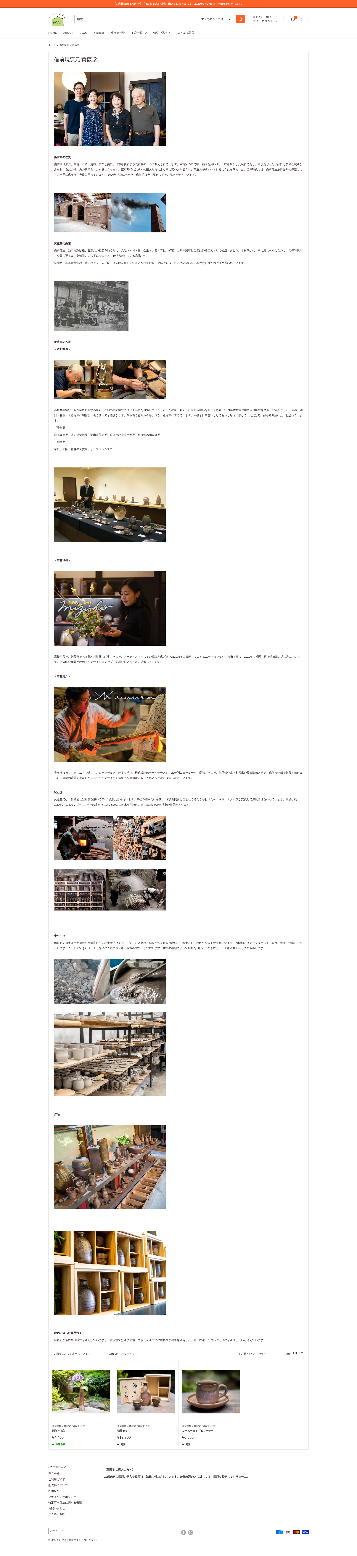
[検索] (240, 19)
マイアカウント (263, 21)
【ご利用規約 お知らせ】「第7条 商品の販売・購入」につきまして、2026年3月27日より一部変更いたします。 (178, 3)
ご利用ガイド (56, 1479)
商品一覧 (137, 32)
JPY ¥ (53, 1531)
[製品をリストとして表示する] (301, 1353)
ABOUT (68, 32)
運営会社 (54, 1473)
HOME (52, 32)
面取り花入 (58, 1430)
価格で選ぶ (160, 32)
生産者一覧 (118, 32)
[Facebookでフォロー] (183, 1532)
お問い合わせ (56, 1508)
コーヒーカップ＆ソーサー (197, 1430)
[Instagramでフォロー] (190, 1532)
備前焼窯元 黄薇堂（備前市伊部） (69, 1426)
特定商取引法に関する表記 (65, 1502)
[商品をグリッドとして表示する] (295, 1353)
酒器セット (123, 1430)
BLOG (83, 32)
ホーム (52, 45)
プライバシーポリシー (62, 1496)
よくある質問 (186, 32)
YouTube (99, 32)
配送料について (58, 1485)
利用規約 (54, 1490)
